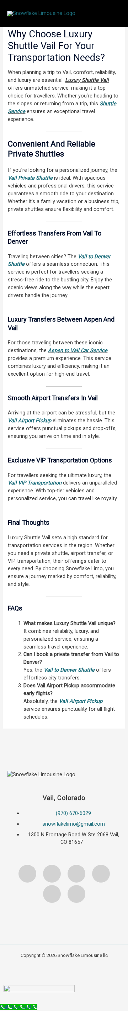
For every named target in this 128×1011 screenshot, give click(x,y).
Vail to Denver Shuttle (69, 670)
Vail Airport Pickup (29, 420)
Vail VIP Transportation (35, 483)
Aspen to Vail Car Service (77, 350)
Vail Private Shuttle (30, 178)
